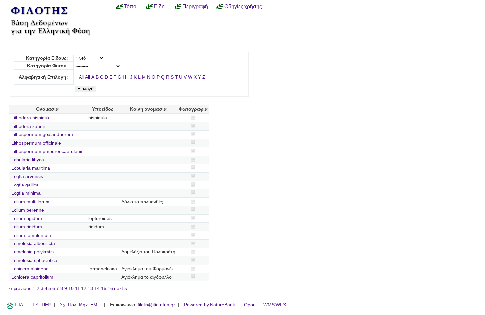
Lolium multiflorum (30, 201)
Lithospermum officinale (36, 143)
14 (97, 288)
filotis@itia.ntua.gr (156, 304)
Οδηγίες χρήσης (243, 6)
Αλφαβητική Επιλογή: (43, 77)
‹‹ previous (20, 288)
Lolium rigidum (26, 218)
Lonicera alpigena (29, 268)
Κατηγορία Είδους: (47, 58)
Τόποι (131, 6)
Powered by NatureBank (209, 304)
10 (71, 288)
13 (90, 288)
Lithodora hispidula (31, 117)
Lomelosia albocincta (33, 243)
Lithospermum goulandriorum (42, 134)
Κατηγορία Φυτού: (47, 65)
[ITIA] (10, 307)
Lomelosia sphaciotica (34, 260)
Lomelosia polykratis (32, 251)
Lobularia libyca (27, 160)
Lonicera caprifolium (32, 277)
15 (103, 288)
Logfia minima (26, 193)
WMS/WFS (274, 304)
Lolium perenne (27, 210)
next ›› (121, 288)
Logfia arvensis (27, 176)
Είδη (159, 6)
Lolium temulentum (31, 235)
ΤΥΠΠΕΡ (41, 304)
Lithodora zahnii (28, 126)
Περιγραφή (195, 6)
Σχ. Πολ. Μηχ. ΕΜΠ (80, 304)
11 (77, 288)
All (81, 77)
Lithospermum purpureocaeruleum (47, 151)
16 (110, 288)
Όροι (249, 304)
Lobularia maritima (30, 168)
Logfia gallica (25, 185)
